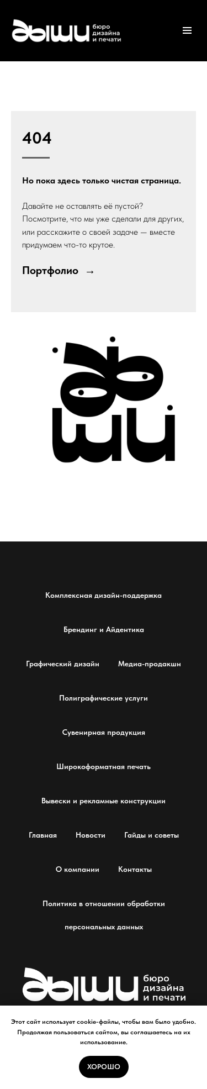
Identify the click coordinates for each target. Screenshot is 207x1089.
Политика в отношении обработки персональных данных (104, 915)
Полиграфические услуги (103, 697)
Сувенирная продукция (103, 732)
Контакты (135, 869)
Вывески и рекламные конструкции (103, 800)
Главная (43, 834)
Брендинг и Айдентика (103, 629)
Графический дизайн (62, 663)
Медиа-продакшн (149, 663)
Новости (90, 834)
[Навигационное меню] (187, 30)
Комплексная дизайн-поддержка (103, 595)
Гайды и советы (151, 834)
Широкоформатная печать (103, 766)
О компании (77, 869)
